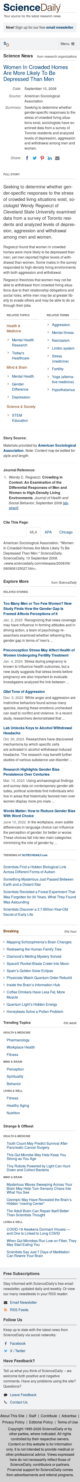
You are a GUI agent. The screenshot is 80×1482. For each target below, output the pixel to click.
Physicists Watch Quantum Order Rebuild (39, 977)
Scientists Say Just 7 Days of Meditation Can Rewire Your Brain (38, 1253)
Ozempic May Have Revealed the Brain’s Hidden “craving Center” (39, 1201)
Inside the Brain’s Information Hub (33, 984)
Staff (32, 1415)
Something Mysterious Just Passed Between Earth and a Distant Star (38, 882)
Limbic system (63, 348)
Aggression (61, 324)
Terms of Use (67, 1422)
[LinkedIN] (49, 158)
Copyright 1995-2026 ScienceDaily (35, 1428)
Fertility (58, 368)
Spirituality (15, 1076)
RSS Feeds (19, 1309)
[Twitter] (34, 158)
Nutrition (13, 1112)
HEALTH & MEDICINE (16, 1032)
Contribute (49, 1415)
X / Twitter (17, 1350)
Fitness (12, 1054)
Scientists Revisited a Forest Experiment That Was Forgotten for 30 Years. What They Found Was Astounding (39, 897)
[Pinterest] (42, 158)
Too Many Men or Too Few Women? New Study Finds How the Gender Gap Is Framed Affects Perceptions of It (37, 608)
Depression (21, 397)
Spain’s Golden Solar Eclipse (30, 970)
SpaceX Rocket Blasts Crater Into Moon (38, 963)
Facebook (18, 1343)
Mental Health (23, 376)
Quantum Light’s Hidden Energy (32, 1004)
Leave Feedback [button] (23, 1394)
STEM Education (20, 418)
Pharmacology (18, 1039)
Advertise (69, 1415)
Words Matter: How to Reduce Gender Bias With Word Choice (39, 813)
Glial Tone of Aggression (24, 691)
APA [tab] (48, 532)
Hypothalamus (63, 389)
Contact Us (19, 1402)
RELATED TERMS (58, 315)
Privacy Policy (13, 1422)
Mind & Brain (17, 367)
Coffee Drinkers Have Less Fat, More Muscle (36, 994)
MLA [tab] (33, 532)
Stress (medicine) (60, 358)
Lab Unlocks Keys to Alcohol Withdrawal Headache (37, 730)
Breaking (11, 931)
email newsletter (59, 27)
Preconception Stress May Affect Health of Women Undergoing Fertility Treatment (39, 652)
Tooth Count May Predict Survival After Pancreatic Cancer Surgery (37, 1145)
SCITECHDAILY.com (35, 855)
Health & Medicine (14, 328)
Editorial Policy (41, 1422)
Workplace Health (21, 1047)
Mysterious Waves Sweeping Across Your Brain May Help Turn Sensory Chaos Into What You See (39, 1188)
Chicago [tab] (66, 532)
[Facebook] (27, 158)
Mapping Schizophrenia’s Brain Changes (39, 941)
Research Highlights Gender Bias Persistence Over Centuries (31, 772)
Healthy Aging (18, 1105)
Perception (15, 1069)
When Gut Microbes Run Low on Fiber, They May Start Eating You (41, 1242)
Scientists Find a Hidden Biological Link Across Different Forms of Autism (34, 869)
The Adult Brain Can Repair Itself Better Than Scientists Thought (38, 1212)
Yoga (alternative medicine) (63, 379)
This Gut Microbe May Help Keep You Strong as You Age (36, 1156)
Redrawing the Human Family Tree (34, 949)
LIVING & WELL (13, 1091)
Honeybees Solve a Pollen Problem (35, 1011)
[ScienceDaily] (32, 7)
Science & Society (21, 406)
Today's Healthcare (20, 355)
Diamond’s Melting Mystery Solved (34, 956)
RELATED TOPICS (18, 315)
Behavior (14, 1083)
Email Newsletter (23, 1302)
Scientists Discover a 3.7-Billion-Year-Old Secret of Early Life (35, 912)
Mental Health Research (23, 342)
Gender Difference (20, 386)
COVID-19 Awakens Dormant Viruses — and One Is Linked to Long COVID (38, 1231)
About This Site (12, 1415)
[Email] (57, 158)
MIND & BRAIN (12, 1062)
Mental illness (63, 332)
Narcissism (61, 340)
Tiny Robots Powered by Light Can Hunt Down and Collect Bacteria (38, 1168)
